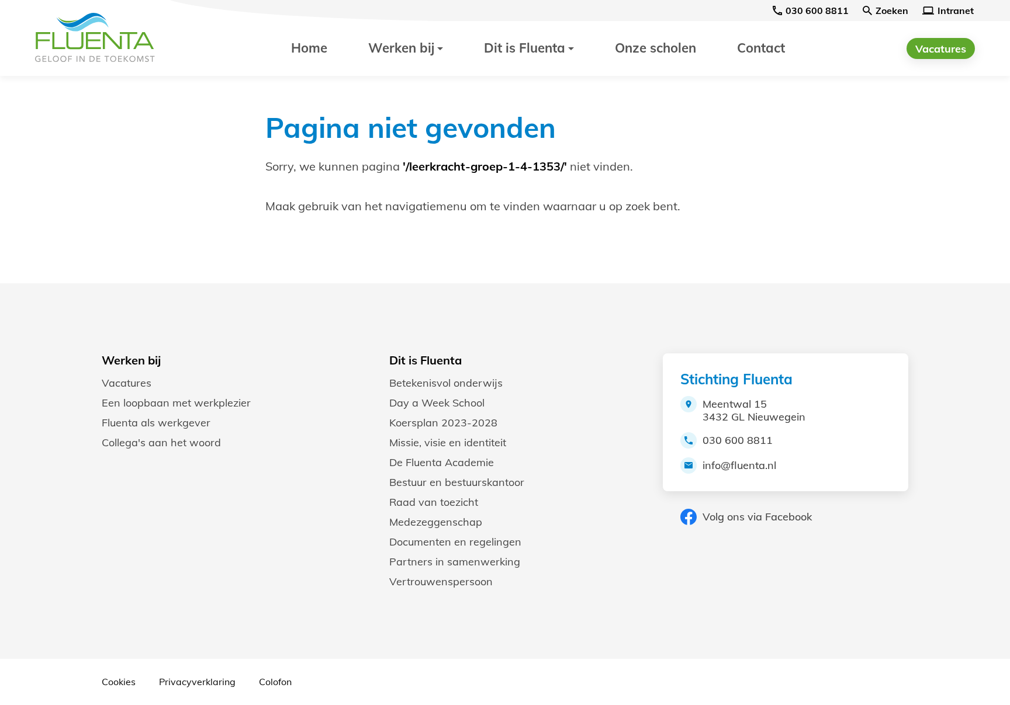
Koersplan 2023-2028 (443, 422)
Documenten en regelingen (455, 541)
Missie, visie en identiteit (447, 442)
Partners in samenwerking (454, 561)
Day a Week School (437, 402)
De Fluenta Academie (441, 462)
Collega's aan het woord (161, 442)
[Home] (102, 37)
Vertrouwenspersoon (441, 581)
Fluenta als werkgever (156, 422)
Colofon (275, 681)
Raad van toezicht (433, 502)
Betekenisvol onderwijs (446, 383)
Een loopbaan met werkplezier (176, 402)
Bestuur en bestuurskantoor (456, 482)
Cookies (119, 681)
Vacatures (126, 383)
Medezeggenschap (435, 522)
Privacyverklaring (197, 681)
